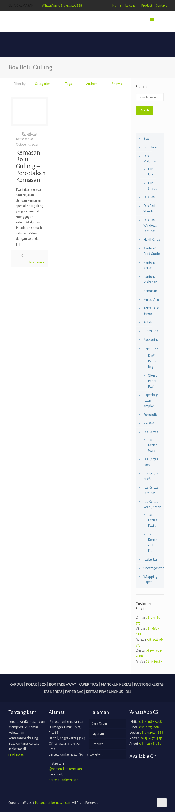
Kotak (147, 322)
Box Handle (151, 147)
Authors (91, 84)
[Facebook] (137, 802)
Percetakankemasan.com (53, 802)
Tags (68, 84)
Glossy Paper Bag (152, 381)
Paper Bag (150, 348)
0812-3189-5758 (150, 721)
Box (146, 138)
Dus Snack (152, 185)
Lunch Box (150, 331)
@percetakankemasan (65, 769)
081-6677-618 (149, 727)
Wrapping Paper (150, 579)
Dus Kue (150, 171)
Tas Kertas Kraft (150, 476)
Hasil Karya (151, 239)
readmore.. (16, 754)
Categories (42, 84)
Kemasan (150, 291)
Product (146, 5)
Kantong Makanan (150, 279)
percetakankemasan (64, 780)
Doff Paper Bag (152, 361)
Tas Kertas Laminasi (150, 490)
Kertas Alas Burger (151, 310)
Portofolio (150, 414)
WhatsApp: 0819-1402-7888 (62, 5)
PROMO (149, 423)
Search (144, 110)
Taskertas (150, 559)
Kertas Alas (151, 299)
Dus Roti (149, 197)
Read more (37, 262)
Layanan (131, 5)
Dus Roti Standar (149, 208)
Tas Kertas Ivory (150, 461)
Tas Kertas (150, 432)
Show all (118, 84)
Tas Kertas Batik (152, 520)
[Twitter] (143, 802)
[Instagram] (149, 802)
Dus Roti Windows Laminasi (150, 225)
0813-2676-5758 (152, 738)
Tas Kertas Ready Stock (152, 504)
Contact (161, 5)
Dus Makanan (150, 158)
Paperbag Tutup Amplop (150, 400)
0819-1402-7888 (151, 732)
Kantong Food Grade (151, 251)
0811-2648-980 (150, 743)
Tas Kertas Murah (152, 445)
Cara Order (99, 723)
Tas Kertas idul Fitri (152, 542)
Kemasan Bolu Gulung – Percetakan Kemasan (31, 166)
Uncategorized (152, 568)
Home (116, 5)
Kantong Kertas (149, 265)
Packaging (151, 339)
